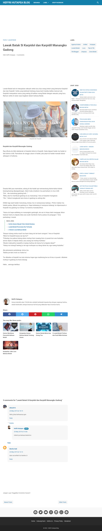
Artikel (85, 44)
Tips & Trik (91, 48)
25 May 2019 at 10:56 (20, 431)
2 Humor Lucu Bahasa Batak (17, 230)
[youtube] (46, 512)
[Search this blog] (98, 2)
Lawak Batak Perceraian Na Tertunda (20, 227)
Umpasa (84, 51)
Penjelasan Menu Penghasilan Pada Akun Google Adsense (87, 122)
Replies (11, 423)
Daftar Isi (50, 521)
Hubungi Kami (41, 521)
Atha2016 (12, 408)
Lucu (83, 48)
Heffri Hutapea (18, 428)
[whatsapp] (48, 314)
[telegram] (61, 314)
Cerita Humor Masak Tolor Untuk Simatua (21, 224)
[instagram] (51, 512)
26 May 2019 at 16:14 (16, 452)
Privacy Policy (58, 521)
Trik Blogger (75, 51)
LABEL (45, 2)
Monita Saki (13, 449)
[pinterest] (35, 314)
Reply (11, 418)
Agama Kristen (76, 44)
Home (33, 521)
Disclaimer (67, 521)
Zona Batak (92, 51)
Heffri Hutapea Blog (16, 2)
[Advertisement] (51, 22)
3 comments (20, 55)
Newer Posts (8, 502)
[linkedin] (56, 512)
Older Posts (62, 502)
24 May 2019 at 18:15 (16, 411)
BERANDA (37, 2)
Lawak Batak (75, 48)
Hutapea (92, 44)
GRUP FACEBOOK (57, 2)
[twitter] (22, 314)
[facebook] (9, 314)
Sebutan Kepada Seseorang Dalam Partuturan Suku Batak (88, 92)
